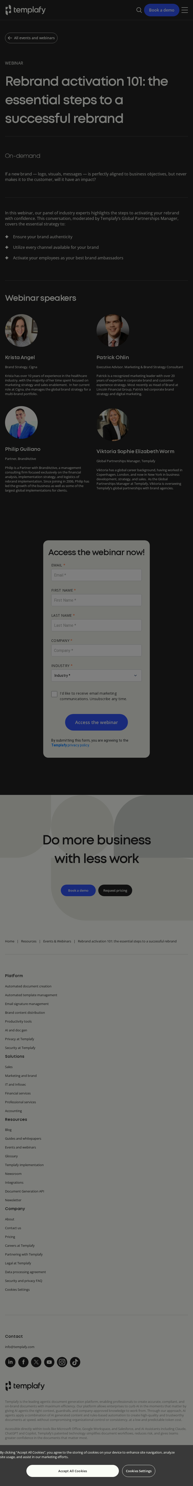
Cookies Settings (139, 1471)
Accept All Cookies (72, 1471)
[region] (96, 1465)
